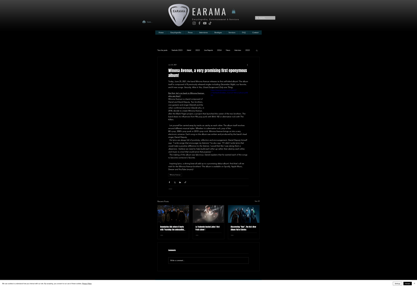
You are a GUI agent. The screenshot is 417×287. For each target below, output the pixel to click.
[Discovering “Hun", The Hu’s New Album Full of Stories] (243, 214)
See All (257, 201)
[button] (233, 11)
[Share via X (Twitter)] (175, 182)
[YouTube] (205, 23)
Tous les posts (162, 50)
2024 (219, 50)
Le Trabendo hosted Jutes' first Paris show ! (207, 228)
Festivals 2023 (177, 50)
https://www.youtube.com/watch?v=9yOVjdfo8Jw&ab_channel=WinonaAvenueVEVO (229, 92)
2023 (197, 50)
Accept (407, 283)
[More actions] (247, 65)
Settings (397, 283)
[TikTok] (210, 23)
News (228, 50)
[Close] (414, 283)
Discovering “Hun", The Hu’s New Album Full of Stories (243, 228)
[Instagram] (194, 23)
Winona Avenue (175, 175)
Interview (237, 50)
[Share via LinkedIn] (180, 182)
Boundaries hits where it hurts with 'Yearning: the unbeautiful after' (172, 228)
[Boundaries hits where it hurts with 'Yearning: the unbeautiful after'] (173, 214)
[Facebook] (199, 23)
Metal (189, 50)
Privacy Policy (87, 283)
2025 (247, 50)
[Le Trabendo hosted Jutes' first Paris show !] (208, 214)
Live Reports (208, 50)
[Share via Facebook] (169, 182)
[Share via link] (185, 182)
